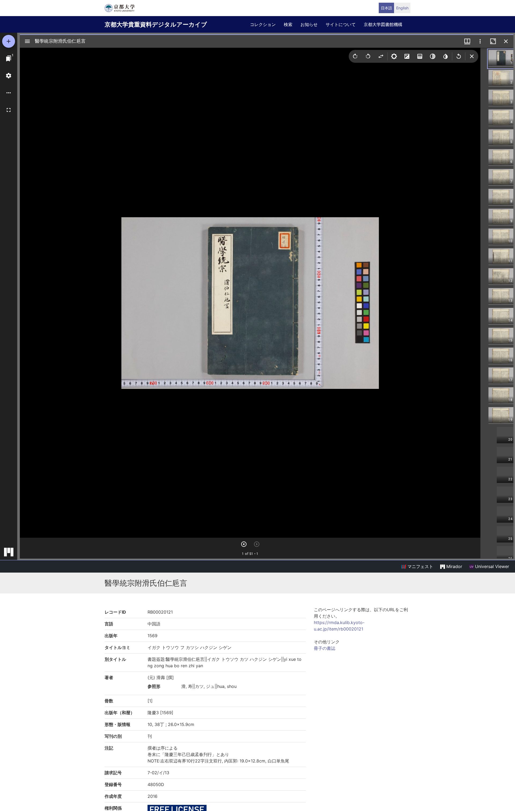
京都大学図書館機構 (383, 24)
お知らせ (309, 24)
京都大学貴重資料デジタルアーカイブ (156, 24)
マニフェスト (419, 566)
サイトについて (341, 24)
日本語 (386, 8)
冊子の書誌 (324, 648)
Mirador (453, 566)
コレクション (263, 24)
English (402, 8)
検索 (288, 24)
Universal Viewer (491, 566)
